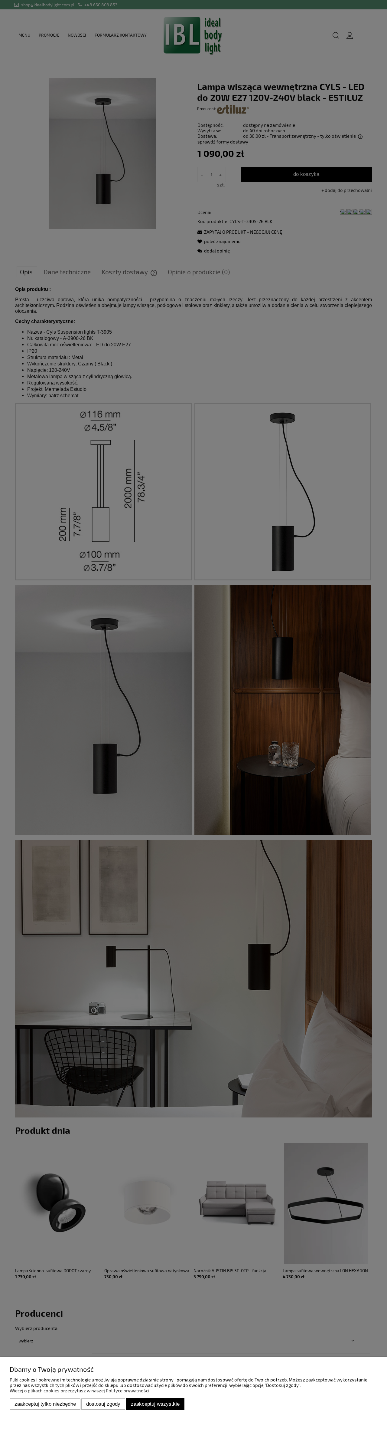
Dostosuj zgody (103, 1404)
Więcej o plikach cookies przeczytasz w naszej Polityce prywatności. (80, 1390)
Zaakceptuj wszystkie (155, 1404)
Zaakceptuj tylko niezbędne (45, 1404)
